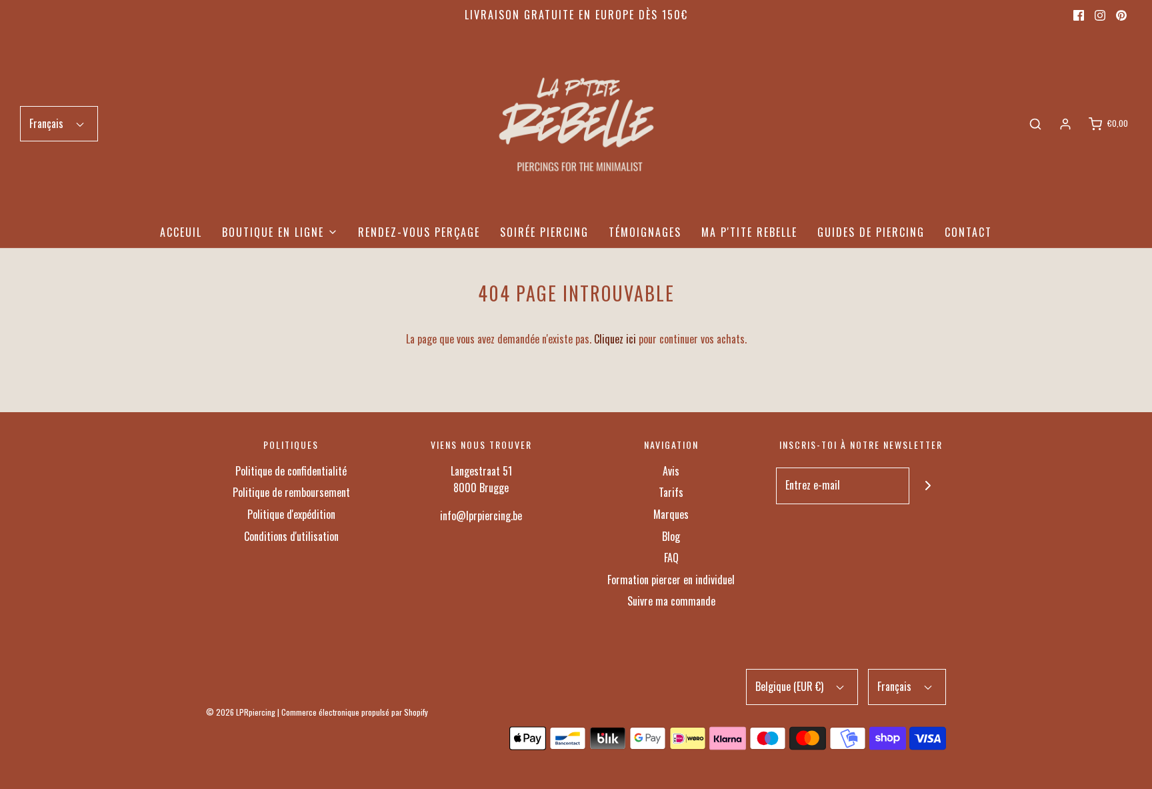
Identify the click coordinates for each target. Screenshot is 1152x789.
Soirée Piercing (544, 232)
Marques (671, 514)
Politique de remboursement (291, 492)
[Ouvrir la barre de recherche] (1035, 124)
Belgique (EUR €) (790, 686)
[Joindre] (927, 486)
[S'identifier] (1065, 124)
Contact (968, 232)
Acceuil (181, 232)
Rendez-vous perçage (419, 232)
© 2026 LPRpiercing (240, 712)
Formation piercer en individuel (671, 580)
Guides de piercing (871, 232)
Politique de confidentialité (291, 471)
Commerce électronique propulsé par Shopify (354, 712)
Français (47, 123)
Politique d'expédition (291, 514)
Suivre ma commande (671, 601)
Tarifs (671, 492)
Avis (671, 471)
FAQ (671, 558)
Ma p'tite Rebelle (749, 232)
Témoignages (645, 232)
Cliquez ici (615, 339)
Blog (671, 536)
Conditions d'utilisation (291, 536)
